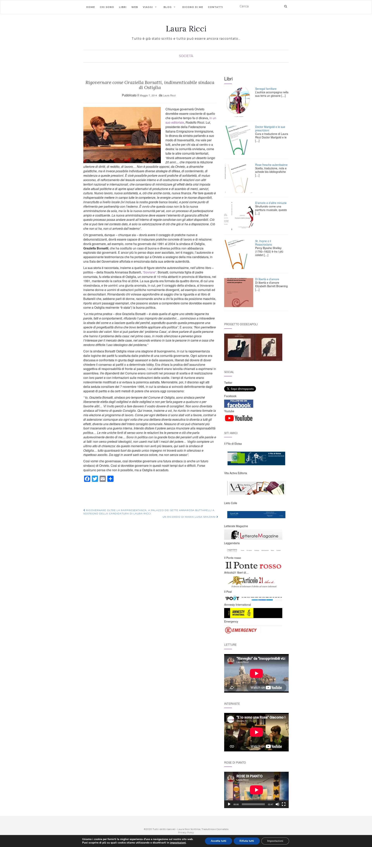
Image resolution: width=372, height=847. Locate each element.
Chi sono (107, 7)
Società (186, 56)
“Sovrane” (149, 272)
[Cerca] (286, 6)
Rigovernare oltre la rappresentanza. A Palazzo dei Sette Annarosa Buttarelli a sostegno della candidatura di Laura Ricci (148, 512)
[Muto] (277, 804)
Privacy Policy (186, 832)
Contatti (215, 7)
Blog (168, 7)
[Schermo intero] (284, 804)
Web (134, 7)
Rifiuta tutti (246, 841)
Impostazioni (275, 841)
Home (90, 7)
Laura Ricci (186, 28)
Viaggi (148, 7)
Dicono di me (192, 7)
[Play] (229, 804)
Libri (123, 7)
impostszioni (178, 842)
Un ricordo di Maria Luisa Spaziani (189, 516)
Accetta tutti (218, 841)
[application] (256, 790)
